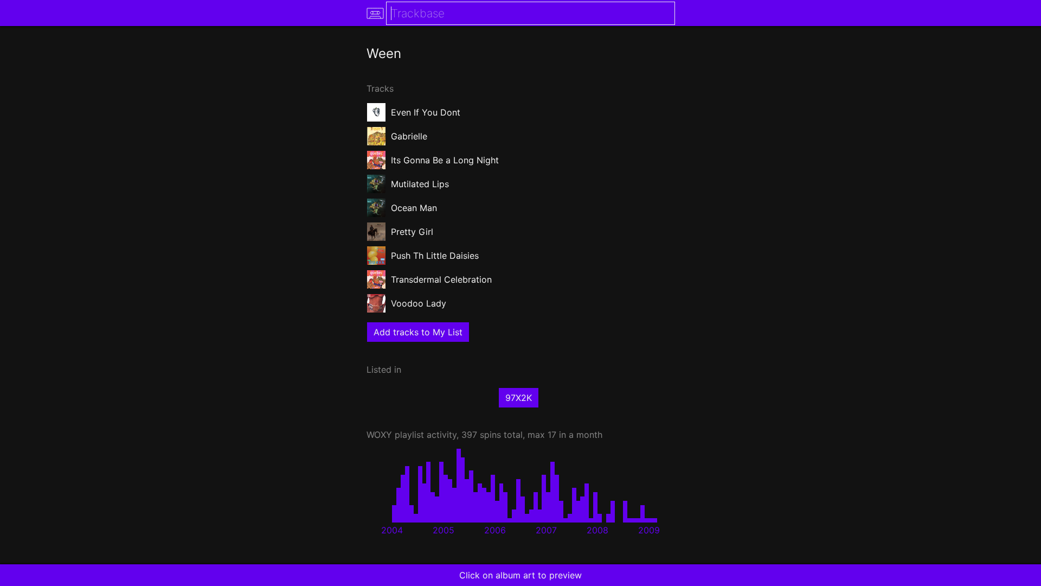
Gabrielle (409, 136)
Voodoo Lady (418, 303)
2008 (597, 530)
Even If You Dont (425, 112)
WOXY (379, 434)
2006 (495, 530)
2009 (649, 530)
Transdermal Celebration (441, 279)
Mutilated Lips (420, 184)
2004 (392, 530)
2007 (546, 530)
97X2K (518, 397)
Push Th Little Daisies (435, 255)
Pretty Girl (412, 231)
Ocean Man (414, 207)
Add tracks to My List (418, 332)
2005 (443, 530)
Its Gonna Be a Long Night (445, 160)
